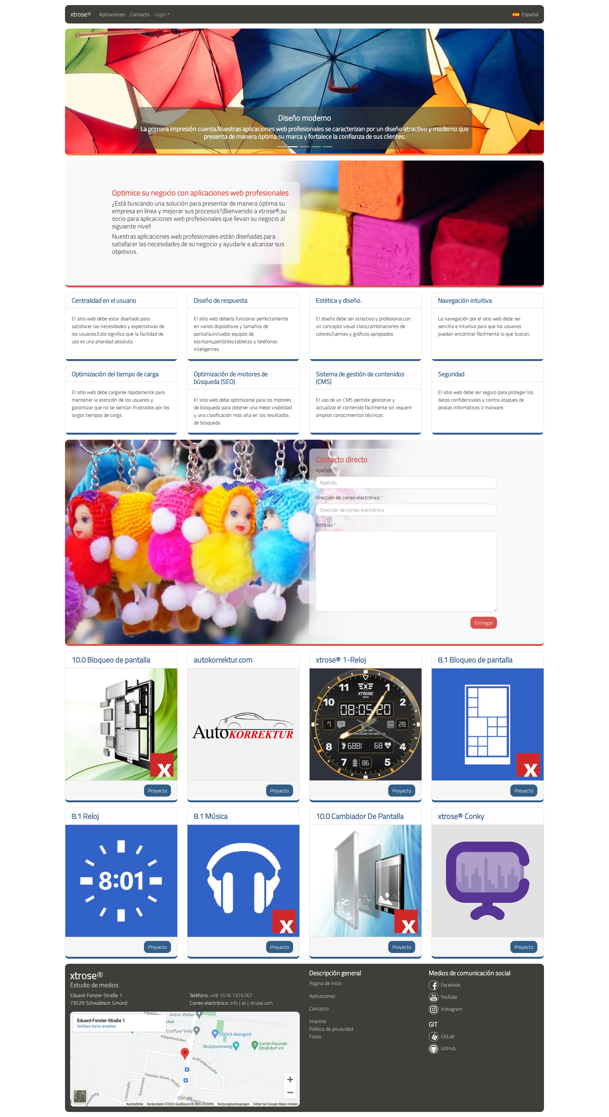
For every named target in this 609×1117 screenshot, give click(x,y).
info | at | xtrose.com (251, 1003)
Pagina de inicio (325, 983)
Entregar (484, 623)
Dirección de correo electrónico (349, 497)
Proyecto (157, 790)
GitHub (448, 1048)
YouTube (449, 997)
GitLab (448, 1036)
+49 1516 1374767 (231, 995)
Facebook (451, 985)
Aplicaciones (112, 14)
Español (530, 14)
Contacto (139, 14)
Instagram (451, 1009)
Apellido (326, 470)
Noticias (326, 525)
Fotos (315, 1036)
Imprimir (317, 1021)
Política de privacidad (331, 1029)
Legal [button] (160, 14)
